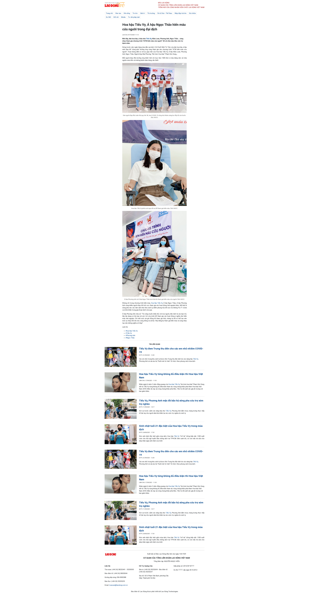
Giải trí (142, 13)
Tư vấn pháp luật (134, 17)
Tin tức (135, 13)
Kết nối (116, 17)
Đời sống (127, 13)
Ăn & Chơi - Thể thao (164, 13)
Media (123, 17)
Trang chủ (109, 13)
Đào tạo (118, 13)
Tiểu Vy (148, 39)
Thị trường (151, 13)
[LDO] (121, 357)
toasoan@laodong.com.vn (118, 585)
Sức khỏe (192, 13)
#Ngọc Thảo (130, 338)
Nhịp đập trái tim (180, 13)
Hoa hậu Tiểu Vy (157, 303)
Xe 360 (108, 17)
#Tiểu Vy (129, 333)
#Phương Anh (130, 335)
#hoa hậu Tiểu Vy (132, 331)
